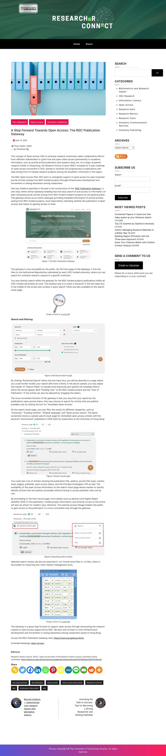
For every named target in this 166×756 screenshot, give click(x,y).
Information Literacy (130, 100)
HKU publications (20, 682)
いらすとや (65, 314)
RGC (14, 688)
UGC (44, 688)
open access (52, 682)
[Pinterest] (53, 670)
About (89, 44)
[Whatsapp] (45, 670)
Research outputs (94, 682)
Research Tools (127, 118)
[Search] (157, 72)
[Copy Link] (14, 670)
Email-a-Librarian (129, 265)
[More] (99, 670)
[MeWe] (68, 670)
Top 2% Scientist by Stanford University (134, 223)
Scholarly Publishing (57, 122)
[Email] (83, 670)
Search (120, 63)
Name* (118, 174)
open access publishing (72, 682)
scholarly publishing (29, 688)
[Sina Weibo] (60, 670)
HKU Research (19, 122)
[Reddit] (91, 670)
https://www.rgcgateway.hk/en (69, 638)
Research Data (127, 109)
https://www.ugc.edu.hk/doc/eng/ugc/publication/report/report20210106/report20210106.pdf (61, 659)
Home (77, 44)
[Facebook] (30, 670)
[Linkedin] (37, 670)
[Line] (76, 670)
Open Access (36, 122)
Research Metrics (128, 113)
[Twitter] (22, 670)
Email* (118, 185)
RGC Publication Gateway (88, 188)
